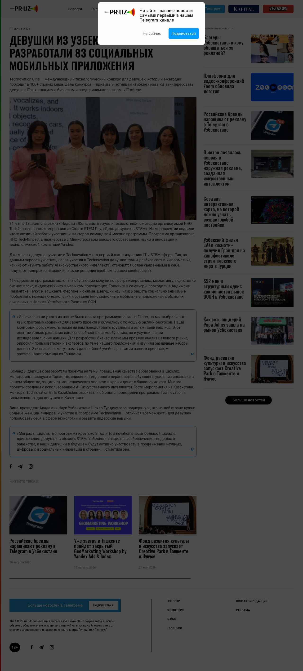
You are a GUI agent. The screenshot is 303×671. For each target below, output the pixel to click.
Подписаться (184, 33)
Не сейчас (152, 33)
